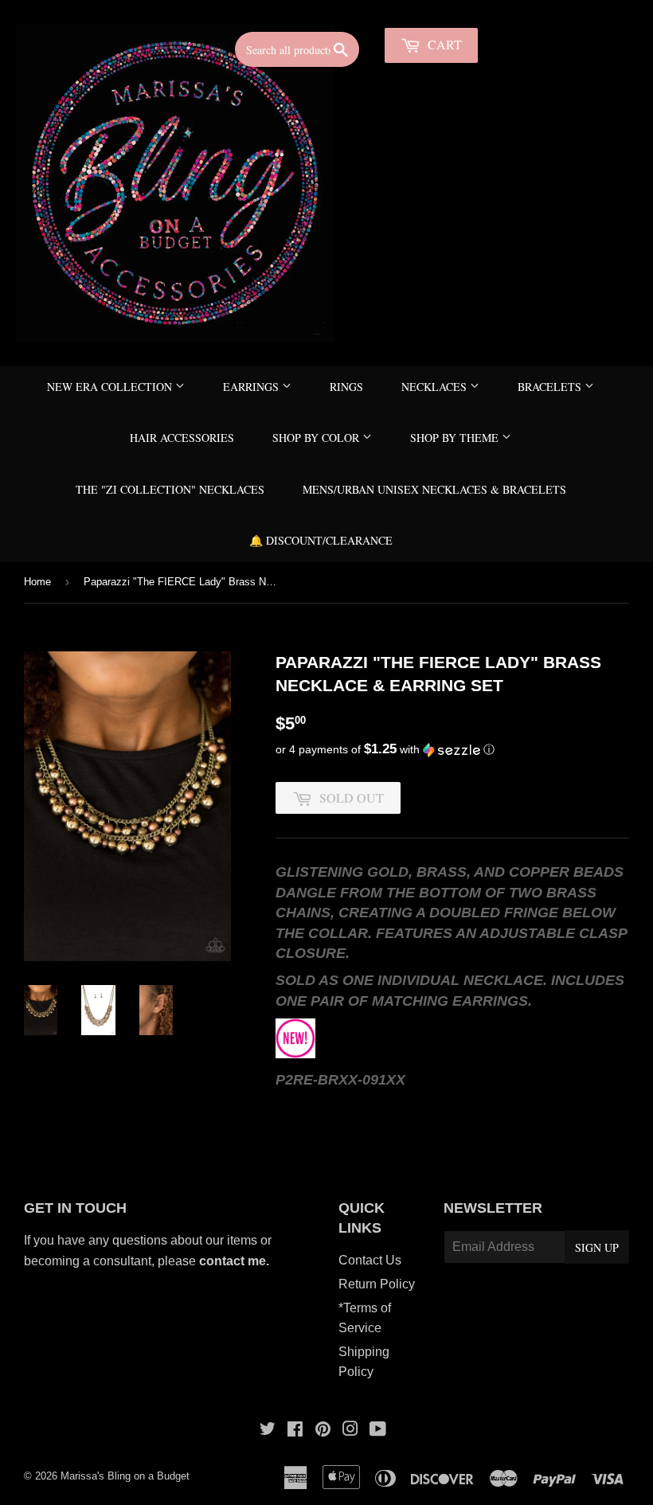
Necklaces (435, 386)
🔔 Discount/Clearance (321, 540)
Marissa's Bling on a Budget (125, 1476)
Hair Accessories (182, 437)
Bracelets (551, 386)
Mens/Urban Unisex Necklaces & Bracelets (434, 489)
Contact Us (369, 1260)
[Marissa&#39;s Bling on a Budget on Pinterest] (323, 1430)
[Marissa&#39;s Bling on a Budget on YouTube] (378, 1430)
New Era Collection (111, 386)
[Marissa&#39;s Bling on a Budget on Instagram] (350, 1430)
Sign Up (597, 1247)
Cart (443, 44)
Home (37, 582)
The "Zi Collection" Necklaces (170, 489)
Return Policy (376, 1284)
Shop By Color (317, 437)
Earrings (252, 386)
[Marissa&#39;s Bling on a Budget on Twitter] (268, 1430)
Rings (346, 386)
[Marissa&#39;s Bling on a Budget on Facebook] (295, 1430)
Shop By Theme (456, 437)
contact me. (235, 1261)
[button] (452, 749)
